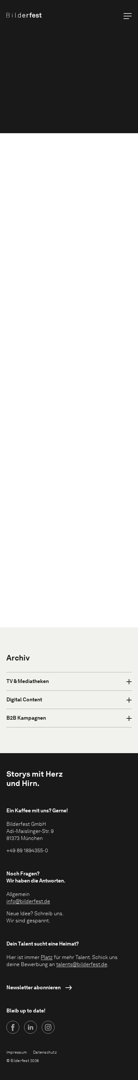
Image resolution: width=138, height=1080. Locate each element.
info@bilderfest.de (28, 901)
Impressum (16, 1052)
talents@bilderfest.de (81, 964)
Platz (47, 957)
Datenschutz (45, 1052)
